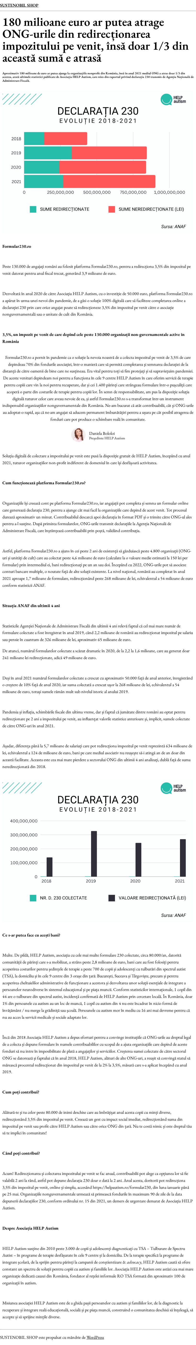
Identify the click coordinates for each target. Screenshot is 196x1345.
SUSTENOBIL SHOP (19, 5)
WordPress (95, 1337)
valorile (105, 718)
